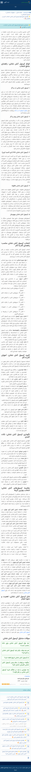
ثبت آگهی (6, 2)
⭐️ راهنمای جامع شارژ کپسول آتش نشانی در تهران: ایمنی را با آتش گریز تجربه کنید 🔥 (14, 747)
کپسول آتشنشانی (26, 15)
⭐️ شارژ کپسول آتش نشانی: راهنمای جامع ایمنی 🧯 (14, 704)
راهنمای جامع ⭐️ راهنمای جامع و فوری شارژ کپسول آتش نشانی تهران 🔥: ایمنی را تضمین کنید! (14, 753)
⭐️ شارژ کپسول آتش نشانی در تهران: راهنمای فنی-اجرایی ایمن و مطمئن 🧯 (14, 715)
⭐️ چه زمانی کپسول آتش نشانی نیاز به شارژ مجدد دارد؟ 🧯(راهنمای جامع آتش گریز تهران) (14, 730)
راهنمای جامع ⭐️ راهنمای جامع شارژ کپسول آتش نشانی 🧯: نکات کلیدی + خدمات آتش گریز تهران (14, 709)
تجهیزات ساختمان (10, 12)
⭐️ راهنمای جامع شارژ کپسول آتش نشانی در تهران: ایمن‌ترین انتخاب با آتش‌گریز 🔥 (14, 720)
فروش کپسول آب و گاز (21, 111)
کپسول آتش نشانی (24, 632)
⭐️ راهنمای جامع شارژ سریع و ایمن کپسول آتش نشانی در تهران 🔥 (14, 742)
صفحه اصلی (19, 12)
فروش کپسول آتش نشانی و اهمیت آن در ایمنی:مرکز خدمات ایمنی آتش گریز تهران (16, 698)
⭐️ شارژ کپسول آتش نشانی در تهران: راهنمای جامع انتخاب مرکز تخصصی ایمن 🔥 (14, 736)
